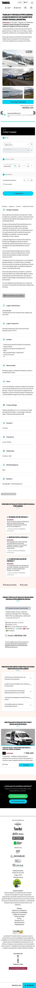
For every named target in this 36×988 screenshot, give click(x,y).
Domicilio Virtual (18, 877)
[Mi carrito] (31, 8)
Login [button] (8, 8)
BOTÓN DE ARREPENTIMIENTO (18, 968)
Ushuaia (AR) (6, 484)
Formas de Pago (19, 916)
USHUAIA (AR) (6, 310)
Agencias (18, 8)
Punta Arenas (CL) (16, 484)
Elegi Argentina (19, 924)
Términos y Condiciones (19, 910)
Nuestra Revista (19, 922)
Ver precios (19, 193)
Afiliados (19, 908)
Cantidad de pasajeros (9, 180)
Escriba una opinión (10, 585)
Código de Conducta (19, 914)
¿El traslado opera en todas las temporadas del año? (14, 705)
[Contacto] (25, 8)
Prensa (19, 918)
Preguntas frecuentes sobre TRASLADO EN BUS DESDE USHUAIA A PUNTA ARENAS (18, 668)
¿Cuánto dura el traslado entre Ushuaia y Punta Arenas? (17, 685)
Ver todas (24, 585)
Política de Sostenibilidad (19, 912)
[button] (2, 113)
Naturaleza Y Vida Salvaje (9, 494)
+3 (29, 51)
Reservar (30, 985)
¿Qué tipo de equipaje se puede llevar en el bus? (17, 698)
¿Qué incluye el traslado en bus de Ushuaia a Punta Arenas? (15, 678)
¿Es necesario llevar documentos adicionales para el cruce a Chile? (15, 691)
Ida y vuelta (8, 184)
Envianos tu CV (19, 920)
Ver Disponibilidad (18, 102)
